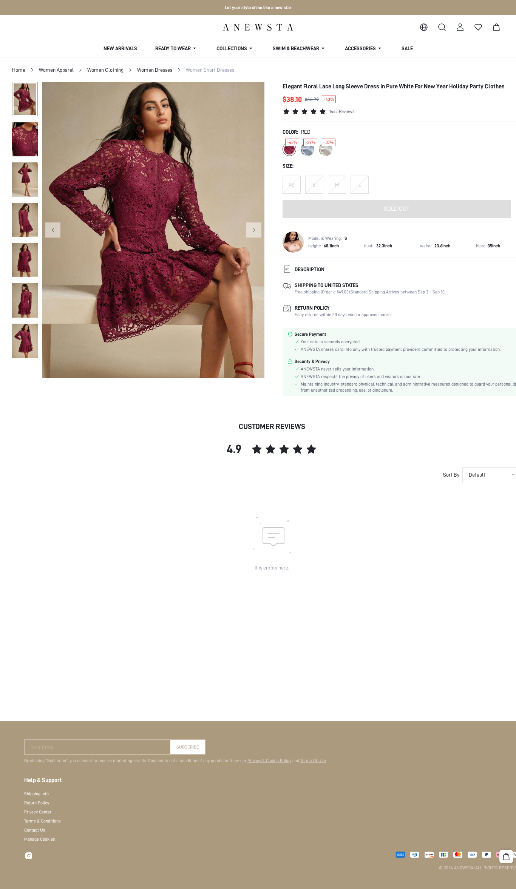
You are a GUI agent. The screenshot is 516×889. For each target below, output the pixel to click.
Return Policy (36, 803)
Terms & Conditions (42, 821)
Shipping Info (36, 793)
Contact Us (34, 830)
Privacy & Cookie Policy (269, 760)
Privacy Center (37, 812)
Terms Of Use (313, 760)
